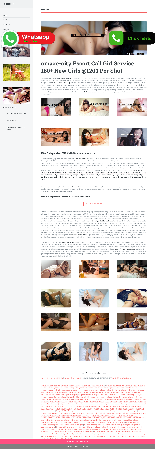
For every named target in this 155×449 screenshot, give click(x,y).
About (56, 378)
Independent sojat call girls (63, 432)
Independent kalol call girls (96, 422)
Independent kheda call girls (62, 399)
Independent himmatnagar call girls (102, 420)
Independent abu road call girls (77, 404)
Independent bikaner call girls (66, 427)
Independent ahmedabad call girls (93, 385)
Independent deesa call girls (99, 402)
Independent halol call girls (76, 406)
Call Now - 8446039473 (94, 204)
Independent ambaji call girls (55, 404)
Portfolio (6, 24)
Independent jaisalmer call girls (73, 413)
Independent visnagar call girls (104, 408)
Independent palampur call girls (74, 422)
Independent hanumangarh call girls (103, 415)
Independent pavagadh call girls (56, 392)
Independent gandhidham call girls (57, 420)
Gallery (66, 378)
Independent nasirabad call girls (75, 436)
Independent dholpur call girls (94, 425)
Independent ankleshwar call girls (94, 418)
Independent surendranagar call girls (53, 397)
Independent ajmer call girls (50, 385)
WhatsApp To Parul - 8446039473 (77, 446)
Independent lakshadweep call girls (99, 436)
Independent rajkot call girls (70, 385)
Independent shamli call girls (86, 411)
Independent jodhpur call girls (99, 404)
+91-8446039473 (9, 4)
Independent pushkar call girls (52, 436)
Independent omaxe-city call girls (52, 429)
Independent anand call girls (50, 418)
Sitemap (49, 378)
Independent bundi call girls (79, 415)
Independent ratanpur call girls (75, 429)
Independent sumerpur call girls (52, 425)
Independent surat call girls (57, 402)
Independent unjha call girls (50, 434)
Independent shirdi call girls (73, 425)
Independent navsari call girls (72, 390)
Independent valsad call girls (50, 390)
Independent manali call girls (99, 392)
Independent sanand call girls (78, 392)
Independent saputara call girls (66, 395)
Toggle (36, 4)
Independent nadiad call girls (71, 418)
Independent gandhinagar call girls (75, 388)
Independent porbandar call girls (97, 406)
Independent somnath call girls (101, 397)
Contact (78, 378)
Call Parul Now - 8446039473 (77, 441)
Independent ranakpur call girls (97, 429)
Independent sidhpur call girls (71, 434)
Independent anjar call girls (80, 420)
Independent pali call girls (63, 408)
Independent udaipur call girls (78, 402)
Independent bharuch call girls (51, 413)
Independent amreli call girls (103, 399)
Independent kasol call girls (65, 411)
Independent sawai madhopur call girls (107, 432)
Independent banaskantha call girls (101, 388)
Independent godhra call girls (55, 406)
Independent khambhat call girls (94, 390)
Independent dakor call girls (83, 408)
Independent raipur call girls (83, 432)
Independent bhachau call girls (88, 395)
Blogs (72, 378)
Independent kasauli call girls (107, 411)
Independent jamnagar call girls (51, 388)
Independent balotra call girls (95, 413)
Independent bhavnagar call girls (78, 397)
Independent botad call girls (82, 399)
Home (5, 15)
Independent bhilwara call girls (58, 415)
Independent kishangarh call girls (89, 427)
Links (61, 378)
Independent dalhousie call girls (51, 422)
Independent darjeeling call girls (93, 434)
